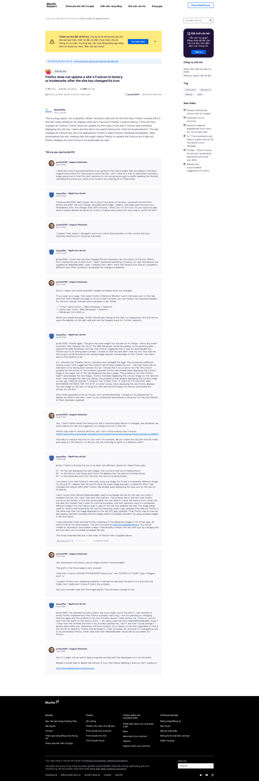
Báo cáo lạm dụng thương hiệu (61, 721)
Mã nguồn (50, 726)
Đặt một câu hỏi (136, 6)
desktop (189, 94)
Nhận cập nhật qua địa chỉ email (197, 70)
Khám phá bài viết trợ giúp (80, 6)
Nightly (127, 741)
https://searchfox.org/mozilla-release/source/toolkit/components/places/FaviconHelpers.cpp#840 (107, 434)
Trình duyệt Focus (95, 740)
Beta (125, 731)
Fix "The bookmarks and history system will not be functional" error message (200, 141)
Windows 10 (205, 90)
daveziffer (59, 109)
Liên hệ (118, 774)
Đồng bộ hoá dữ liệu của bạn (175, 735)
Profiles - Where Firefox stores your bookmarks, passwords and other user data (199, 155)
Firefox (75, 18)
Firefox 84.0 (190, 90)
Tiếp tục (199, 52)
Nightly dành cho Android (136, 746)
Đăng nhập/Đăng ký (200, 5)
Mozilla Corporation (95, 760)
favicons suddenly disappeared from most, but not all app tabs (199, 128)
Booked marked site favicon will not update (199, 112)
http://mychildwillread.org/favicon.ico (75, 668)
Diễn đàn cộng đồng (111, 6)
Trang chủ (49, 18)
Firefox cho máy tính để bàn (100, 726)
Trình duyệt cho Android (98, 731)
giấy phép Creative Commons (111, 769)
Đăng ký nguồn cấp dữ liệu (197, 75)
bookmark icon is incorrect (195, 119)
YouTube (207, 775)
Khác (60, 94)
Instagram (213, 775)
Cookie (107, 774)
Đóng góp (157, 6)
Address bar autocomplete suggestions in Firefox (198, 167)
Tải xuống (91, 721)
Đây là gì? (165, 726)
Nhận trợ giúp (167, 740)
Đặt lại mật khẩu (168, 731)
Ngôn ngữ (182, 761)
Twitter (49, 731)
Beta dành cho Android (135, 736)
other (200, 94)
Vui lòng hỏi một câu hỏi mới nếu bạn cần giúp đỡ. (96, 61)
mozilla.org (51, 774)
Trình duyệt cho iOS (96, 735)
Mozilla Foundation (117, 760)
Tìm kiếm (211, 20)
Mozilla (52, 702)
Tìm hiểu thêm (138, 41)
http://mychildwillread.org (126, 524)
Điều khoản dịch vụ (71, 774)
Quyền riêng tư (92, 774)
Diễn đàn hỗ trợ (63, 18)
